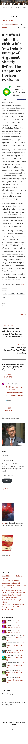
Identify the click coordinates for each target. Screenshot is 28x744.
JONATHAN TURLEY (13, 4)
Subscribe (7, 481)
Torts (4, 28)
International (8, 24)
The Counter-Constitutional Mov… (15, 637)
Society (18, 24)
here (22, 284)
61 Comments (21, 314)
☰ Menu (14, 16)
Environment (7, 20)
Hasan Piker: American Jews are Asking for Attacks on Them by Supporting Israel (13, 606)
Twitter (14, 10)
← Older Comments (8, 376)
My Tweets (5, 489)
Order (4, 523)
